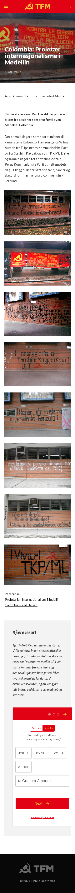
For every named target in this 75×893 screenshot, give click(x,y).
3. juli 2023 (13, 71)
